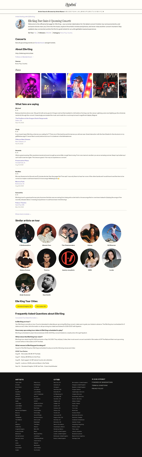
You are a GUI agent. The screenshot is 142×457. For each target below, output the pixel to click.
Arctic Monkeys (38, 405)
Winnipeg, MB (57, 396)
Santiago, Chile (76, 438)
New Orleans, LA (20, 141)
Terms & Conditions (100, 385)
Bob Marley (37, 445)
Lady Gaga (18, 403)
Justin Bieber (18, 405)
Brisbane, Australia (77, 433)
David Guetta (37, 410)
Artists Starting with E (22, 16)
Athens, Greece (76, 401)
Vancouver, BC (57, 415)
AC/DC (36, 401)
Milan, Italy (75, 405)
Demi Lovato (37, 419)
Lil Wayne (36, 387)
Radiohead (37, 422)
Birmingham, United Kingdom (80, 382)
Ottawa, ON (57, 410)
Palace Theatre (20, 203)
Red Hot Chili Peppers (20, 410)
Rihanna (17, 412)
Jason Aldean (37, 447)
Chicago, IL (56, 387)
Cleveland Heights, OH (24, 306)
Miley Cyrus (37, 382)
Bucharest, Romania (77, 415)
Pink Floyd (36, 408)
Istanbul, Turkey (76, 422)
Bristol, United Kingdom (60, 438)
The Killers (36, 424)
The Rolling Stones (38, 438)
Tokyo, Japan (75, 429)
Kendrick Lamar (19, 438)
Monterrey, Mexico (58, 429)
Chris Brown (37, 389)
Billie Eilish (18, 433)
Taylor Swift (18, 382)
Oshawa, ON (57, 408)
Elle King (32, 16)
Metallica (17, 424)
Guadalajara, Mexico (59, 426)
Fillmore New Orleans (22, 139)
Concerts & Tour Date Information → (26, 318)
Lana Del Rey (37, 391)
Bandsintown (40, 43)
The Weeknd (18, 419)
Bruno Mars (18, 387)
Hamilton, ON (57, 398)
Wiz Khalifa (37, 450)
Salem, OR (18, 120)
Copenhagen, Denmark (78, 391)
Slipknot (36, 443)
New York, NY (57, 382)
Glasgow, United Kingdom (79, 385)
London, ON (57, 405)
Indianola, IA (57, 385)
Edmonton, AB (57, 422)
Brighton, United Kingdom (78, 387)
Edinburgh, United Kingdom (61, 436)
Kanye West (18, 447)
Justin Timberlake (38, 394)
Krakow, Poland (76, 412)
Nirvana (36, 396)
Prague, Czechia (76, 389)
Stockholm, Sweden (77, 417)
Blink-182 (36, 429)
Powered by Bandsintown (102, 382)
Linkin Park (18, 408)
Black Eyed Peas (38, 433)
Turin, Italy (75, 408)
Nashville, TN (57, 391)
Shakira (36, 426)
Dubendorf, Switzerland (78, 419)
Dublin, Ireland (76, 403)
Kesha (35, 431)
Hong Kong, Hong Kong (78, 424)
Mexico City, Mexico (59, 424)
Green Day (18, 426)
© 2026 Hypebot (98, 379)
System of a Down (38, 403)
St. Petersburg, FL (58, 394)
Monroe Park (19, 181)
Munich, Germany (77, 398)
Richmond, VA (19, 184)
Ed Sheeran (18, 398)
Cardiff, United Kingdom (60, 431)
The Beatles (18, 417)
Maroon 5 (17, 396)
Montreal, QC (57, 419)
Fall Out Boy (37, 412)
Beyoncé (17, 415)
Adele (16, 401)
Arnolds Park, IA (20, 163)
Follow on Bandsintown (23, 57)
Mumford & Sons (38, 417)
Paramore (18, 445)
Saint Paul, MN (19, 205)
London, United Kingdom (60, 433)
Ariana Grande (19, 431)
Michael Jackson (19, 436)
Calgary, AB (57, 401)
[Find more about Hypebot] (71, 4)
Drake (17, 389)
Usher (17, 443)
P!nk (16, 440)
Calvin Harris (37, 440)
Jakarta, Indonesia (77, 431)
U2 (16, 422)
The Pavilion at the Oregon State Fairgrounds (31, 118)
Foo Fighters (37, 398)
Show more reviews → (23, 214)
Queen (17, 450)
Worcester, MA (41, 306)
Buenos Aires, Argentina (78, 436)
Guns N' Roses (37, 415)
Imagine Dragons (19, 429)
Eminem (17, 385)
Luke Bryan (37, 436)
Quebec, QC (57, 403)
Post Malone (37, 385)
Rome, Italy (75, 410)
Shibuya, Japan (76, 426)
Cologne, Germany (77, 394)
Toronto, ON (57, 412)
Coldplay (17, 394)
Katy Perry (18, 391)
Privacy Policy (97, 388)
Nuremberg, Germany (78, 396)
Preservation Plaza (22, 160)
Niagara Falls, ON (58, 417)
